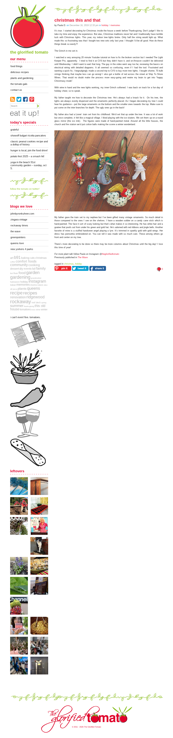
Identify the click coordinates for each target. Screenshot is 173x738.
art (12, 257)
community (19, 265)
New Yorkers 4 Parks (21, 249)
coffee (12, 262)
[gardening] (28, 367)
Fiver (16, 273)
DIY (21, 268)
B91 (17, 257)
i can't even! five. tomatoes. (25, 317)
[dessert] (28, 452)
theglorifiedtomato (110, 254)
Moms (33, 284)
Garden (33, 272)
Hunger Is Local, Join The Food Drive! (29, 150)
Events (28, 268)
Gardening (20, 277)
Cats (32, 257)
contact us (16, 89)
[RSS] (12, 99)
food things (16, 66)
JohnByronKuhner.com (22, 213)
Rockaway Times (19, 225)
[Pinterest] (31, 99)
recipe (16, 292)
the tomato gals (18, 83)
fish (11, 273)
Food (22, 273)
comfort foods (26, 261)
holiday (24, 281)
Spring (43, 303)
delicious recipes (19, 72)
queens (33, 288)
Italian (13, 285)
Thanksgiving (29, 306)
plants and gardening (21, 78)
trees (33, 310)
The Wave (83, 257)
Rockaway (20, 301)
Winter (44, 309)
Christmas (41, 257)
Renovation (18, 297)
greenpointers (18, 237)
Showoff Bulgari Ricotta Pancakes (28, 135)
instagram (37, 281)
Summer (16, 306)
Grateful (14, 129)
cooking (34, 265)
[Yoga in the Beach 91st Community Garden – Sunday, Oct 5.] (20, 486)
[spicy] (28, 396)
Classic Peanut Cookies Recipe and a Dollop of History (29, 143)
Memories (115, 25)
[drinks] (28, 423)
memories (23, 284)
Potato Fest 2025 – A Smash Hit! (27, 156)
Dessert (14, 268)
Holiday (105, 25)
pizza (15, 289)
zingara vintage (18, 219)
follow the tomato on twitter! (25, 188)
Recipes (30, 293)
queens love (17, 243)
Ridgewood (35, 297)
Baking (25, 257)
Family (41, 268)
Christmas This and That (77, 20)
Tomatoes (25, 309)
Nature (40, 285)
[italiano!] (28, 334)
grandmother (36, 278)
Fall (34, 268)
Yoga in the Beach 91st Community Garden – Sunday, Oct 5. (28, 165)
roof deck (36, 302)
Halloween (15, 282)
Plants (22, 288)
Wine (38, 309)
